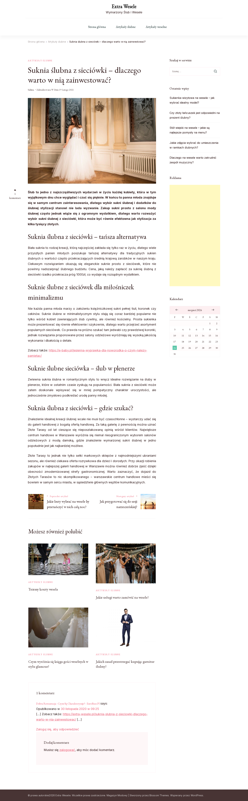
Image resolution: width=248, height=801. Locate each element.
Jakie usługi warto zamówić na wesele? (122, 597)
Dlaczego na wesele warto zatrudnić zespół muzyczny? (193, 160)
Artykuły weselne (156, 26)
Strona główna (97, 26)
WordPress (197, 795)
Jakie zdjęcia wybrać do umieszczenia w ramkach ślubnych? (194, 145)
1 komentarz (15, 196)
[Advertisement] (195, 235)
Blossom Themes (159, 795)
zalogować (67, 750)
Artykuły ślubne (126, 26)
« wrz (176, 310)
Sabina (31, 89)
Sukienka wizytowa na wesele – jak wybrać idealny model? (192, 100)
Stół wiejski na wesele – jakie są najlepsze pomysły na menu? (190, 130)
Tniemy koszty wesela (43, 589)
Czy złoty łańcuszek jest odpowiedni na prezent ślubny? (195, 115)
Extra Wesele (124, 6)
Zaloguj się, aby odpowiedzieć (57, 729)
